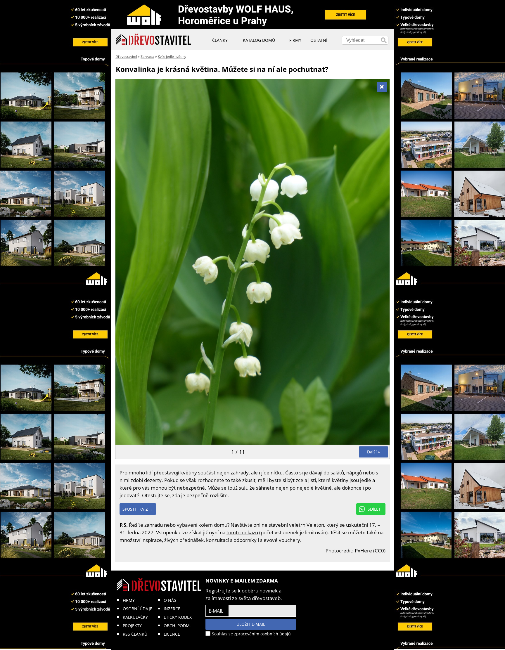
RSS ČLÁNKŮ (135, 634)
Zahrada (147, 56)
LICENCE (172, 634)
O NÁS (170, 600)
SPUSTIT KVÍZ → (137, 509)
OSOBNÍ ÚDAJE (137, 608)
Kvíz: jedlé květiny (172, 56)
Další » (373, 452)
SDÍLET (374, 509)
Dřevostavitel (126, 56)
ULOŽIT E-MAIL (250, 624)
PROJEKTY (132, 625)
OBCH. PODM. (177, 625)
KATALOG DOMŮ (259, 40)
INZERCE (172, 608)
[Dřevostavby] (153, 39)
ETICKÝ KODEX (178, 617)
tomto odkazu (242, 532)
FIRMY (129, 600)
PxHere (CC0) (370, 550)
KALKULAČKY (135, 617)
